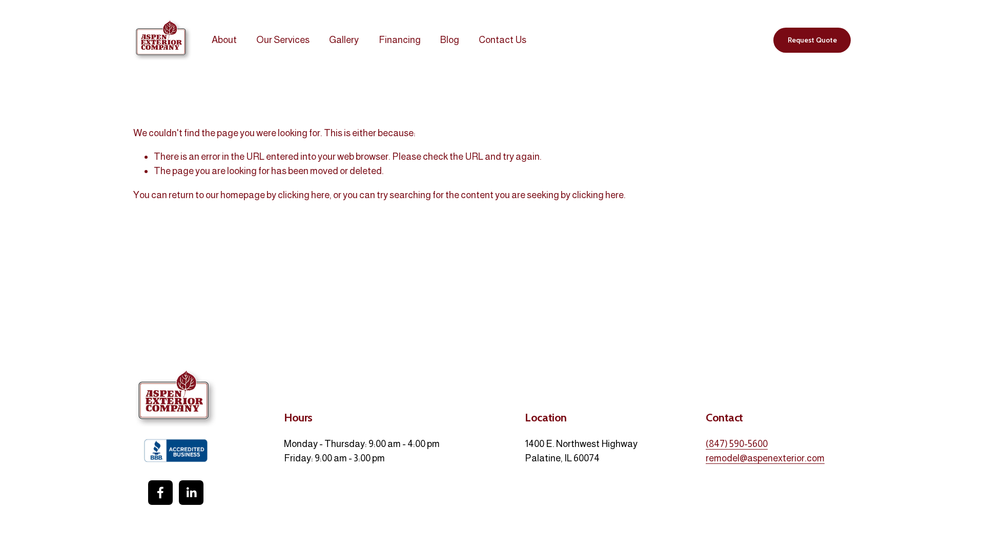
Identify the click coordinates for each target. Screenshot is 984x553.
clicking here (304, 194)
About (224, 39)
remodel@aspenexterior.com (765, 458)
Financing (400, 39)
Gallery (344, 39)
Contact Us (502, 39)
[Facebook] (160, 492)
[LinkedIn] (191, 492)
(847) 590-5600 (737, 443)
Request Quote (812, 40)
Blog (449, 39)
